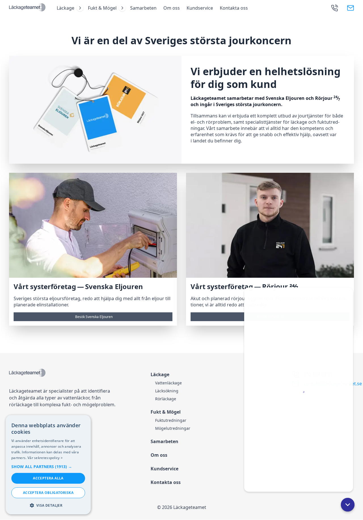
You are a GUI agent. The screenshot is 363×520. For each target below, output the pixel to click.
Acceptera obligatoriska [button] (48, 492)
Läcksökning (166, 390)
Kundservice (200, 8)
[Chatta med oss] (298, 389)
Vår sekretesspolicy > (45, 457)
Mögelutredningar (172, 428)
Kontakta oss (234, 8)
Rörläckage (165, 398)
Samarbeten (143, 8)
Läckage (65, 8)
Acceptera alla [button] (48, 478)
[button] (347, 504)
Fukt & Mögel (102, 8)
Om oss (171, 8)
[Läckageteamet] (27, 8)
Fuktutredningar (170, 420)
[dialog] (48, 464)
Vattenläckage (168, 383)
